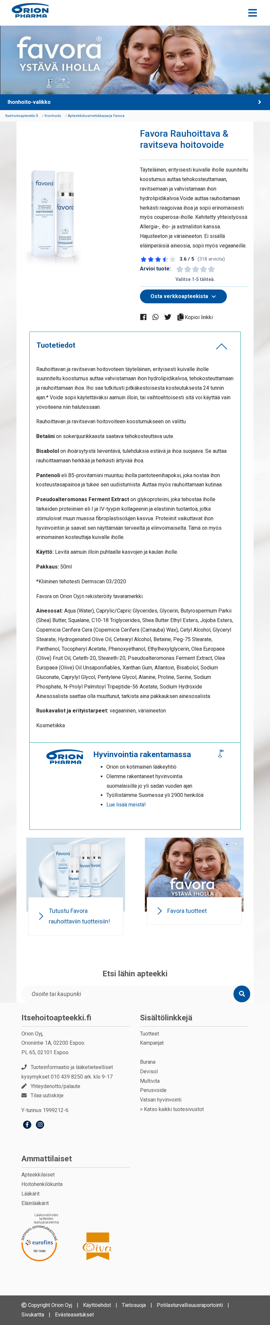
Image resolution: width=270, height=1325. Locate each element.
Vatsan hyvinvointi (160, 1100)
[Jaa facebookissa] (146, 317)
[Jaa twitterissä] (170, 317)
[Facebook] (27, 1125)
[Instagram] (40, 1125)
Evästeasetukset (74, 1315)
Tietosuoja (134, 1305)
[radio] (179, 269)
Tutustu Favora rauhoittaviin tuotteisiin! (79, 916)
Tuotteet (149, 1034)
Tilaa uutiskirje (47, 1095)
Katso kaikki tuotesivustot (174, 1109)
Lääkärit (30, 1194)
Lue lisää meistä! (126, 805)
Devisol (149, 1071)
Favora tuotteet (187, 910)
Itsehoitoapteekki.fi (56, 1017)
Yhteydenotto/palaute (55, 1086)
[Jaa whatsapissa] (158, 317)
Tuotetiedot (56, 345)
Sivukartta (32, 1315)
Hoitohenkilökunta (42, 1184)
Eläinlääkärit (35, 1203)
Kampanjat (152, 1043)
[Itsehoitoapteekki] (30, 10)
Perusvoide (153, 1090)
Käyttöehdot (97, 1305)
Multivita (150, 1081)
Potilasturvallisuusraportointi (190, 1305)
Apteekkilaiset (38, 1175)
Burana (147, 1062)
